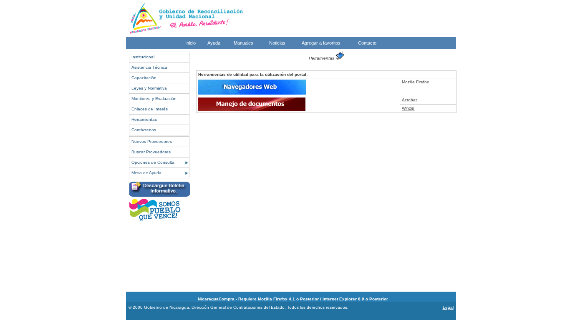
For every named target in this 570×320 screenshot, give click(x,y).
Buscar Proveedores (151, 152)
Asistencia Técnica (149, 67)
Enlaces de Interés (149, 109)
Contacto (367, 42)
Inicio (190, 42)
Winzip (408, 108)
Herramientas (144, 119)
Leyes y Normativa (149, 88)
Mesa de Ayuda (146, 172)
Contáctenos (143, 130)
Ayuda (213, 42)
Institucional (142, 57)
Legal (448, 307)
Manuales (243, 42)
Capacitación (143, 77)
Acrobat (409, 100)
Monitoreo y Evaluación (154, 98)
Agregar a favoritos (321, 42)
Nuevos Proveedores (151, 141)
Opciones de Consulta (152, 162)
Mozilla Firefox (415, 82)
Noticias (277, 42)
